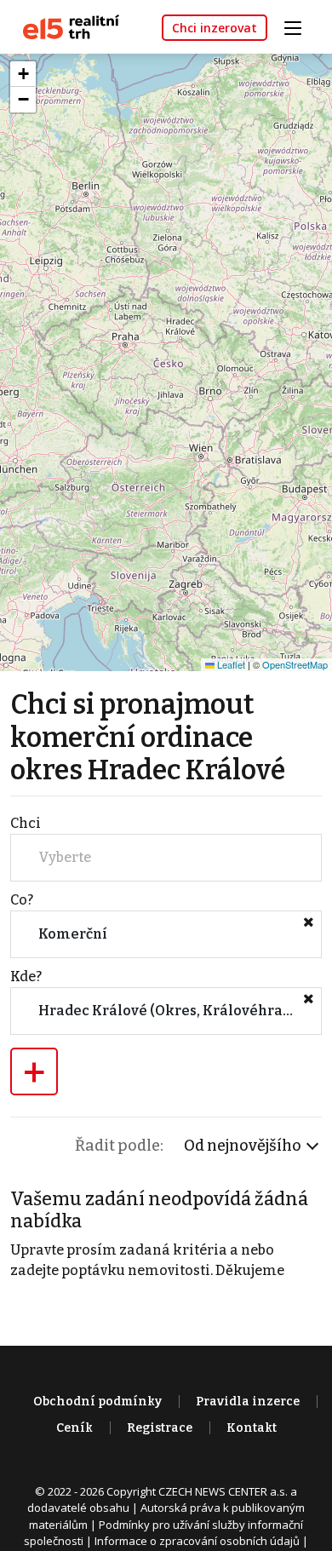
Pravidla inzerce (248, 1401)
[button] (23, 74)
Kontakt (251, 1428)
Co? (21, 900)
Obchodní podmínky (97, 1401)
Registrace (159, 1428)
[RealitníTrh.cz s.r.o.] (64, 26)
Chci (25, 823)
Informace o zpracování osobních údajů (197, 1540)
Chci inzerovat (214, 28)
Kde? (26, 976)
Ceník (74, 1428)
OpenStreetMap (295, 664)
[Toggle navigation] (298, 26)
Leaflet (230, 664)
